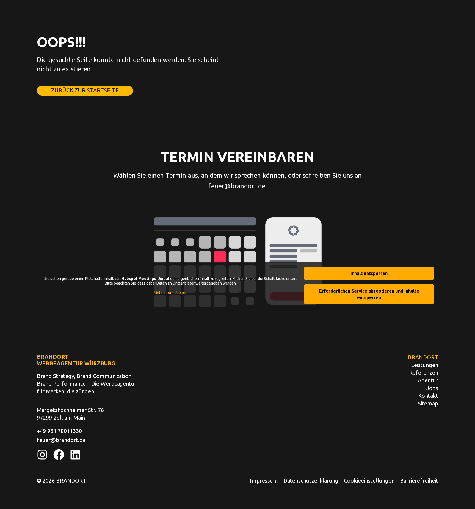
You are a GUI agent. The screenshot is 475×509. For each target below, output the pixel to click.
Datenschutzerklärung (310, 480)
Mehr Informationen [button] (170, 292)
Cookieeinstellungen (369, 480)
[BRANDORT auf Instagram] (42, 454)
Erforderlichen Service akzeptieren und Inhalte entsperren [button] (369, 294)
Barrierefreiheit (419, 480)
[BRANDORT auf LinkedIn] (75, 454)
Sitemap (428, 403)
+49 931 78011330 (59, 430)
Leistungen (424, 364)
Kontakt (428, 395)
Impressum (264, 480)
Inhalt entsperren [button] (369, 273)
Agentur (428, 380)
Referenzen (423, 372)
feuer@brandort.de (236, 186)
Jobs (432, 388)
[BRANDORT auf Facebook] (58, 454)
